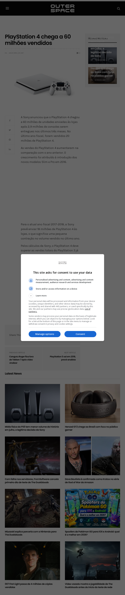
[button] (62, 295)
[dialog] (62, 297)
